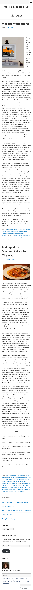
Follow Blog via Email (9, 535)
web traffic (21, 233)
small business (9, 491)
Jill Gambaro (21, 477)
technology (15, 233)
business (15, 229)
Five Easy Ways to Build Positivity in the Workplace (16, 510)
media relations (22, 489)
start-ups (9, 233)
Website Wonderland (15, 24)
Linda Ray (16, 479)
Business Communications (24, 229)
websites (4, 235)
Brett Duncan (16, 475)
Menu (31, 2)
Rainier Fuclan (19, 481)
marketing (4, 237)
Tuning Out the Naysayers (9, 519)
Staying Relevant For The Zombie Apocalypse (15, 502)
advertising (10, 229)
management (22, 479)
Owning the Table (7, 515)
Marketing (21, 231)
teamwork (14, 483)
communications (15, 485)
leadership (28, 477)
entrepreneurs (14, 231)
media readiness (12, 237)
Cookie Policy (6, 583)
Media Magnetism (16, 7)
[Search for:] (16, 575)
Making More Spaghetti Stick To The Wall (14, 251)
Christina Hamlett (6, 231)
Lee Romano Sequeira (7, 479)
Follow (6, 551)
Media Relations (11, 481)
